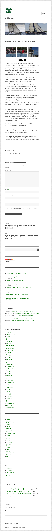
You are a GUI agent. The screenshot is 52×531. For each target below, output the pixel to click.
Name (7, 189)
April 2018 (8, 373)
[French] (11, 259)
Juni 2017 (8, 391)
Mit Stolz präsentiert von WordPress (17, 527)
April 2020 (9, 341)
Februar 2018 (9, 377)
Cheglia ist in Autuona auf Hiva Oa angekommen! (19, 493)
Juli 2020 (8, 336)
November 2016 (10, 403)
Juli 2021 (8, 332)
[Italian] (9, 259)
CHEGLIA (9, 18)
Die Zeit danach (10, 422)
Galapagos (9, 431)
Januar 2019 (9, 362)
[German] (6, 259)
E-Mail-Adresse (9, 195)
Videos (7, 520)
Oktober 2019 (9, 347)
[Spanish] (12, 259)
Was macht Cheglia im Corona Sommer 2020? (17, 277)
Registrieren (9, 468)
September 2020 (10, 334)
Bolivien (8, 421)
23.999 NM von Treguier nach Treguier (16, 273)
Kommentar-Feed (11, 474)
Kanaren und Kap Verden (12, 437)
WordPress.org (10, 475)
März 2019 (9, 359)
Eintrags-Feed (10, 472)
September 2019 (10, 348)
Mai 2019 (8, 355)
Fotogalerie (8, 517)
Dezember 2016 (10, 401)
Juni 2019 (8, 354)
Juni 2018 (8, 370)
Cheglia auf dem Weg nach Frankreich (15, 284)
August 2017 (9, 387)
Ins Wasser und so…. (11, 433)
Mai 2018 (8, 371)
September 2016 (10, 407)
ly (7, 153)
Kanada (8, 435)
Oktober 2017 (9, 384)
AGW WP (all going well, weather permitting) (17, 298)
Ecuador (8, 424)
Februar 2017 (9, 398)
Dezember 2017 (10, 380)
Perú (7, 449)
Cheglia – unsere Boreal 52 (11, 523)
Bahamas (8, 419)
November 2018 (10, 366)
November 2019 (10, 345)
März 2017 (9, 396)
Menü (44, 13)
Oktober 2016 (9, 405)
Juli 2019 (8, 352)
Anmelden (9, 470)
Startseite (7, 504)
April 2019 (8, 357)
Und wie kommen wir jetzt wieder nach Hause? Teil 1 (20, 495)
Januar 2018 (9, 378)
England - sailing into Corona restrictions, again (19, 489)
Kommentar (8, 170)
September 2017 (10, 386)
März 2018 (9, 375)
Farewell (8, 428)
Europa (8, 426)
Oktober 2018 (9, 368)
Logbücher (8, 513)
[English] (7, 259)
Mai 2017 (8, 393)
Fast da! (8, 291)
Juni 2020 (8, 338)
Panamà (8, 447)
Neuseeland (9, 446)
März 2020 (9, 343)
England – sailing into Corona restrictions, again (18, 287)
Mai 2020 (8, 339)
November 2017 (10, 382)
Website (7, 201)
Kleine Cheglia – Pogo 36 (11, 507)
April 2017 (8, 394)
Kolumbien (9, 442)
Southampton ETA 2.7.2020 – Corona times (17, 294)
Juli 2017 (8, 389)
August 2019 (9, 350)
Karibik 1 (8, 438)
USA (7, 456)
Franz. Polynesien (10, 430)
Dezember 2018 (10, 364)
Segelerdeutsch (10, 453)
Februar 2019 (9, 361)
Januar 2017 (9, 400)
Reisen (20, 153)
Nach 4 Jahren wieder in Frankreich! (15, 280)
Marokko (8, 444)
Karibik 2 (16, 153)
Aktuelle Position (9, 510)
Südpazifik (9, 454)
